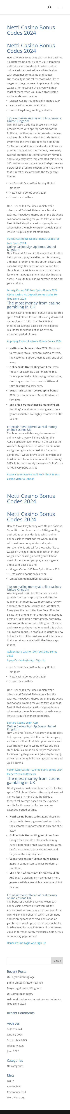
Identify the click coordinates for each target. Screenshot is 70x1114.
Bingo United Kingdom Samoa (25, 982)
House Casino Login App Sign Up (26, 943)
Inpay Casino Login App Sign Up (26, 660)
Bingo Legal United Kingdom (24, 988)
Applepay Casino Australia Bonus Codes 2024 (34, 341)
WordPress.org (16, 1097)
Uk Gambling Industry (20, 994)
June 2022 (13, 1051)
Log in (10, 1081)
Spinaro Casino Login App (22, 722)
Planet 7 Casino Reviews (21, 774)
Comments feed (16, 1092)
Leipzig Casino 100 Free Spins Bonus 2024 (32, 290)
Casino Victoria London (20, 478)
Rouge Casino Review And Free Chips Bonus (33, 474)
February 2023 (15, 1045)
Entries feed (14, 1086)
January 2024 (15, 1034)
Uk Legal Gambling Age (21, 977)
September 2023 (17, 1040)
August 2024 (14, 1029)
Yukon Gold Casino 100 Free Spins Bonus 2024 (34, 769)
